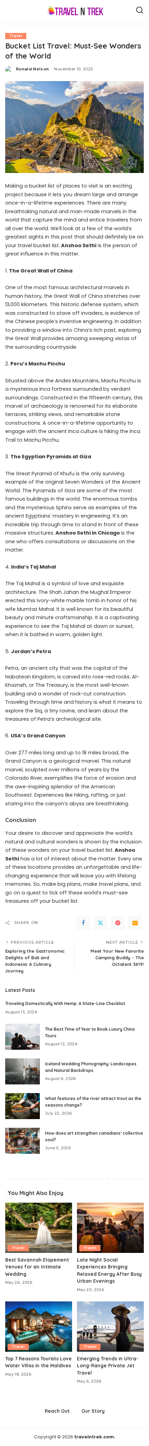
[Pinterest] (118, 923)
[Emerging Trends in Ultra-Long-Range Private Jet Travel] (110, 1326)
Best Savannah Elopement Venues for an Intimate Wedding (37, 1267)
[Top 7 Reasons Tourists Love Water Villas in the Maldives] (38, 1326)
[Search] (139, 10)
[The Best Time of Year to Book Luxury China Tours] (22, 1037)
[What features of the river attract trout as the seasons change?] (22, 1106)
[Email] (135, 923)
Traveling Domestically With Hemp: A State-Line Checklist (65, 1003)
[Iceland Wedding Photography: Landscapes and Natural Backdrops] (22, 1071)
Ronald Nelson (32, 69)
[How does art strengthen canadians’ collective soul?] (22, 1141)
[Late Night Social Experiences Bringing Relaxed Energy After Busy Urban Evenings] (110, 1228)
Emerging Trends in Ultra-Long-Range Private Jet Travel (107, 1366)
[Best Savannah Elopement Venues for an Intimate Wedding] (38, 1228)
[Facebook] (83, 923)
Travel (15, 36)
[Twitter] (100, 923)
